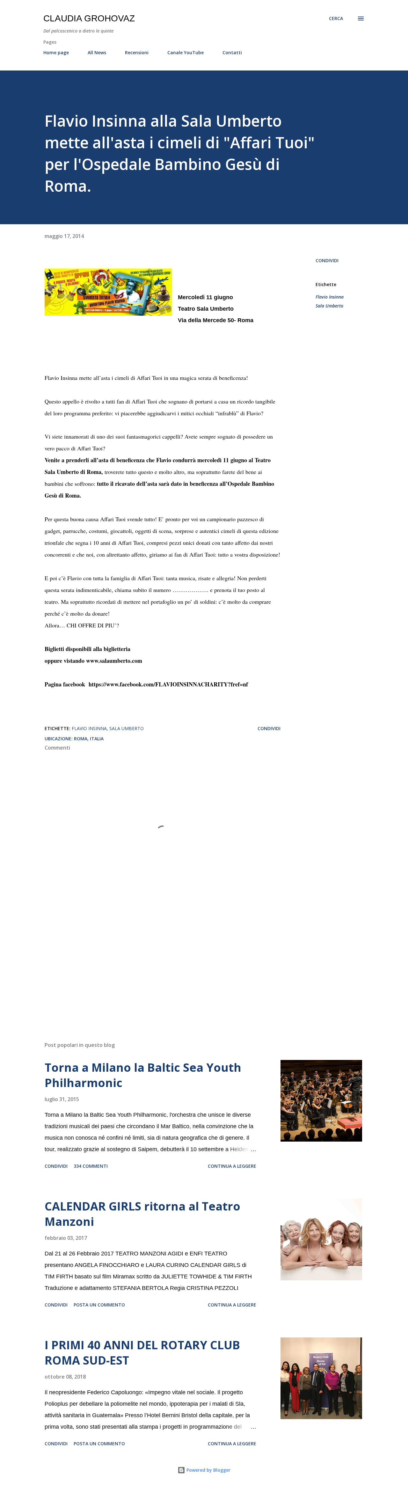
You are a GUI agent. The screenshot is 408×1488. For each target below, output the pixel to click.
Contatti (232, 52)
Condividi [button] (327, 260)
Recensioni (137, 52)
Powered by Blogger (207, 1470)
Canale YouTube (185, 52)
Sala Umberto (329, 306)
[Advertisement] (152, 962)
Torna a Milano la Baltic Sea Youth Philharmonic (143, 1075)
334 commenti (91, 1166)
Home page (56, 52)
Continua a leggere (232, 1166)
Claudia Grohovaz (89, 18)
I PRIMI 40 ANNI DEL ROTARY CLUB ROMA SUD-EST (142, 1352)
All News (97, 52)
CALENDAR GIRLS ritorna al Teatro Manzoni (142, 1213)
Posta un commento (99, 1305)
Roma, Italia (89, 739)
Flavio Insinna (330, 297)
